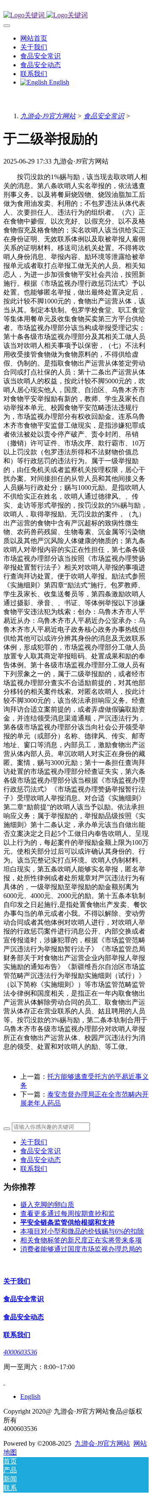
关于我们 (33, 1142)
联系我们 (33, 1168)
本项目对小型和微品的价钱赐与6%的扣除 (82, 1231)
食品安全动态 (40, 1159)
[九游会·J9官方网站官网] (76, 15)
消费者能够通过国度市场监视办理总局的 (81, 1249)
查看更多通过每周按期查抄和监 (67, 1213)
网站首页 (33, 38)
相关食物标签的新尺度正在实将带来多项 (81, 1240)
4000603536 (20, 1352)
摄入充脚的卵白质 (47, 1204)
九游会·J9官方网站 (48, 116)
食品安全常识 (104, 116)
